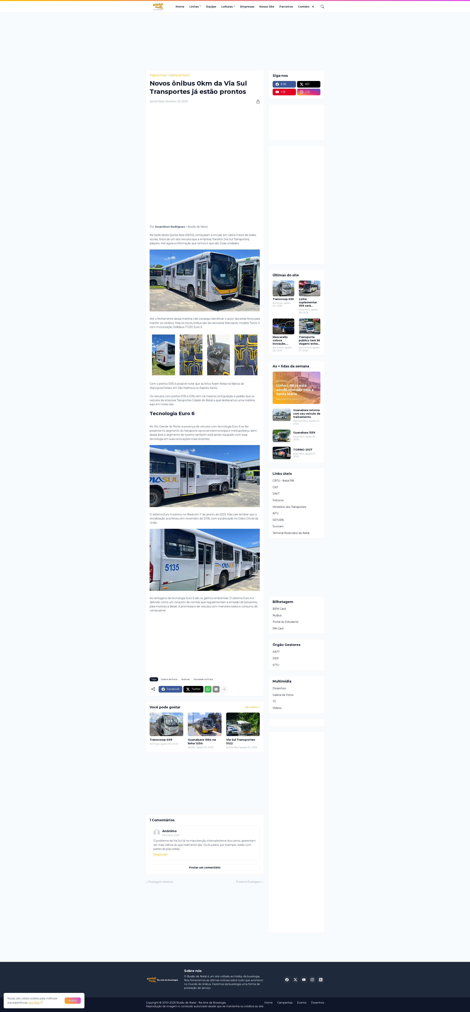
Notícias (185, 679)
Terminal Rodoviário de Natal (291, 533)
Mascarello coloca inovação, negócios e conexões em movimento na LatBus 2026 (283, 340)
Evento (301, 1002)
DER (276, 658)
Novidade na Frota (203, 679)
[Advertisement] (235, 41)
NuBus (277, 615)
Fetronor (278, 500)
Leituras (227, 6)
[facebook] (287, 979)
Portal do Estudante (286, 622)
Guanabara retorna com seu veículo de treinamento (306, 413)
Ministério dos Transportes (289, 507)
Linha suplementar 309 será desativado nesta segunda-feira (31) (309, 302)
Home (180, 6)
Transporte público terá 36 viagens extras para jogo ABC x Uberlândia (309, 340)
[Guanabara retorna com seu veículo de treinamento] (282, 415)
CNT (275, 487)
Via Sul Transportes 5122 (240, 741)
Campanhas (284, 1002)
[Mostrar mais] (224, 689)
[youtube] (304, 979)
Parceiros (286, 6)
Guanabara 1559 (304, 432)
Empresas (247, 6)
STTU (276, 665)
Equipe (211, 6)
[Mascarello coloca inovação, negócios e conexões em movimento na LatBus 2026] (283, 326)
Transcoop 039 (161, 739)
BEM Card (279, 608)
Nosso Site (266, 6)
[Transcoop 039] (166, 724)
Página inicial (158, 75)
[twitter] (295, 979)
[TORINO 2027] (282, 453)
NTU (275, 513)
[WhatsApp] (208, 689)
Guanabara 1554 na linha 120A (202, 741)
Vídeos (277, 708)
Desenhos (279, 688)
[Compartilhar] (257, 101)
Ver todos (251, 707)
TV (274, 701)
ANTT (276, 651)
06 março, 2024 (171, 835)
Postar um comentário (204, 867)
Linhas (194, 6)
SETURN (278, 520)
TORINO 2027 (302, 449)
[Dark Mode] (314, 6)
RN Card (278, 628)
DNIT (276, 493)
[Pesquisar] (321, 6)
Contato (303, 6)
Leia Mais (33, 1002)
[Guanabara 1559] (282, 436)
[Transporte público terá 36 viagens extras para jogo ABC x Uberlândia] (310, 326)
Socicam (278, 526)
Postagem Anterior (160, 881)
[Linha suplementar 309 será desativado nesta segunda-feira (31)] (310, 288)
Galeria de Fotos (179, 75)
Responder (160, 854)
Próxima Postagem (248, 881)
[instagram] (312, 979)
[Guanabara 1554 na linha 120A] (204, 724)
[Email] (216, 689)
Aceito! (72, 1000)
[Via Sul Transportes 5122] (243, 724)
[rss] (320, 979)
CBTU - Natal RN (283, 480)
